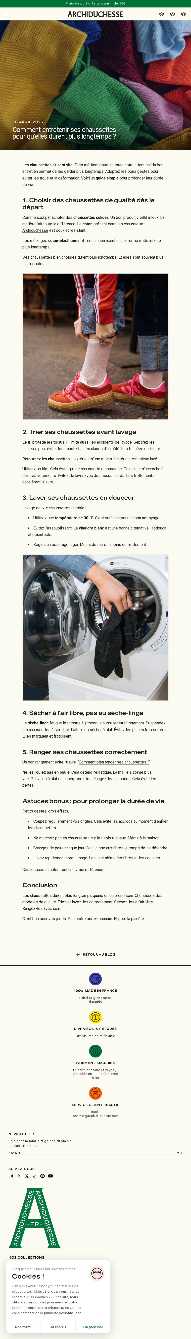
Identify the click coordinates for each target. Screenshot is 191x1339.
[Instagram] (10, 1176)
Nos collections (26, 1257)
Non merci (23, 1327)
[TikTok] (34, 1176)
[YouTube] (50, 1176)
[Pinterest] (42, 1176)
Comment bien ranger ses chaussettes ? (114, 762)
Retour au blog (99, 954)
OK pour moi (93, 1327)
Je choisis (58, 1327)
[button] (5, 13)
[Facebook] (18, 1176)
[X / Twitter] (26, 1176)
